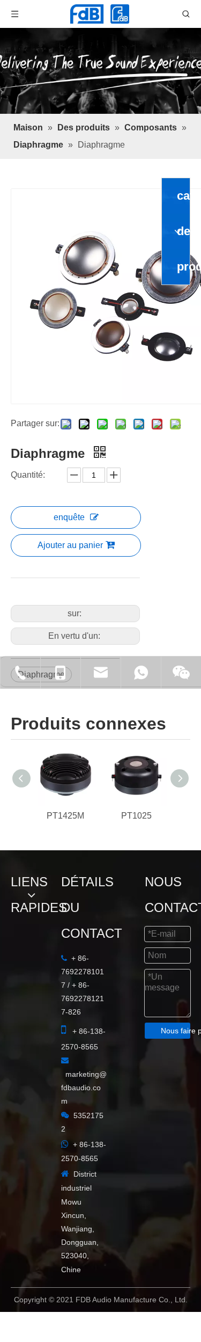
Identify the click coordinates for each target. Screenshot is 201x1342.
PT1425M (65, 846)
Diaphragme (41, 663)
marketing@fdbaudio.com (66, 1008)
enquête (79, 517)
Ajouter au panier (80, 545)
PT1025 (136, 846)
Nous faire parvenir (100, 1239)
